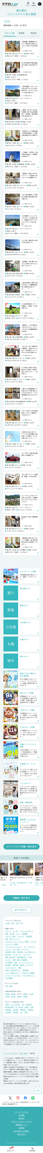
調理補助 (26, 970)
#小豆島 (12, 883)
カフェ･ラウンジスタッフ (13, 947)
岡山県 (13, 996)
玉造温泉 (30, 1010)
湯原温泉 (8, 1010)
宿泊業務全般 (21, 957)
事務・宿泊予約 (10, 957)
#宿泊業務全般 (22, 883)
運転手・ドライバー (26, 965)
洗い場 (12, 934)
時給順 (33, 33)
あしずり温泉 (15, 1004)
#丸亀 (37, 883)
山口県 (31, 994)
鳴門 (26, 1012)
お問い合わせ (21, 1134)
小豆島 (7, 923)
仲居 (6, 934)
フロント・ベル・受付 (12, 949)
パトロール (25, 949)
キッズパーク (17, 955)
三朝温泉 (15, 1012)
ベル (25, 947)
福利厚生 (22, 1118)
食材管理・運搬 (10, 952)
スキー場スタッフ (29, 975)
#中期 (4, 885)
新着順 (21, 33)
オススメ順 (9, 33)
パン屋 (29, 957)
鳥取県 (25, 996)
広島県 (7, 996)
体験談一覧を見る (21, 897)
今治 (23, 1004)
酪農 (15, 962)
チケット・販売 (10, 936)
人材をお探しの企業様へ (21, 1131)
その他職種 (8, 978)
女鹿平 (27, 1007)
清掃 (6, 939)
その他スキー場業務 (28, 973)
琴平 (21, 923)
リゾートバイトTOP (10, 1053)
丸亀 (17, 923)
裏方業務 (8, 965)
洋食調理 (29, 936)
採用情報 (22, 1128)
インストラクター (11, 968)
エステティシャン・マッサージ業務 (17, 942)
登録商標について (22, 1125)
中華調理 (20, 952)
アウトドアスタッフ (26, 931)
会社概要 (22, 1115)
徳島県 (25, 994)
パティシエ (26, 955)
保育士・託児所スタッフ (13, 970)
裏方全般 (8, 955)
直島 (12, 923)
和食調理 (25, 934)
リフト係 (33, 942)
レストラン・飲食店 (11, 944)
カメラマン (32, 947)
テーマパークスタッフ (26, 962)
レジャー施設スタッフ (12, 973)
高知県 (7, 994)
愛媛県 (13, 994)
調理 (19, 968)
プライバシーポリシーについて (21, 1122)
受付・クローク (15, 939)
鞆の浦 (21, 1007)
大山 (21, 1012)
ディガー (8, 960)
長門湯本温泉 (9, 1007)
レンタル (15, 931)
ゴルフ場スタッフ (30, 952)
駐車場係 (15, 965)
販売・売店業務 (22, 960)
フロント (8, 931)
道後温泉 (29, 1004)
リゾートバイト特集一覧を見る (21, 846)
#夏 (11, 885)
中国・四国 (8, 986)
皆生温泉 (8, 1012)
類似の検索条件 (20, 910)
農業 (14, 960)
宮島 (32, 1007)
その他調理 (8, 962)
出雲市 (7, 1004)
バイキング (20, 936)
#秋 (15, 885)
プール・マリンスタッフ (13, 975)
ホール (18, 934)
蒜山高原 (15, 1010)
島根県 (19, 996)
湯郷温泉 (23, 1010)
